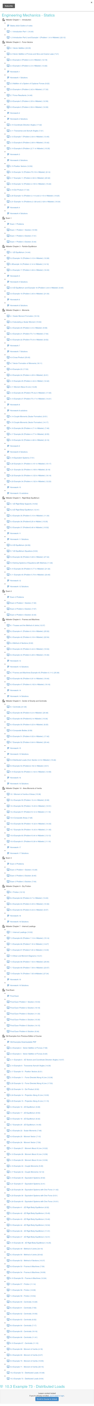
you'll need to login (57, 1395)
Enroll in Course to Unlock (47, 1399)
